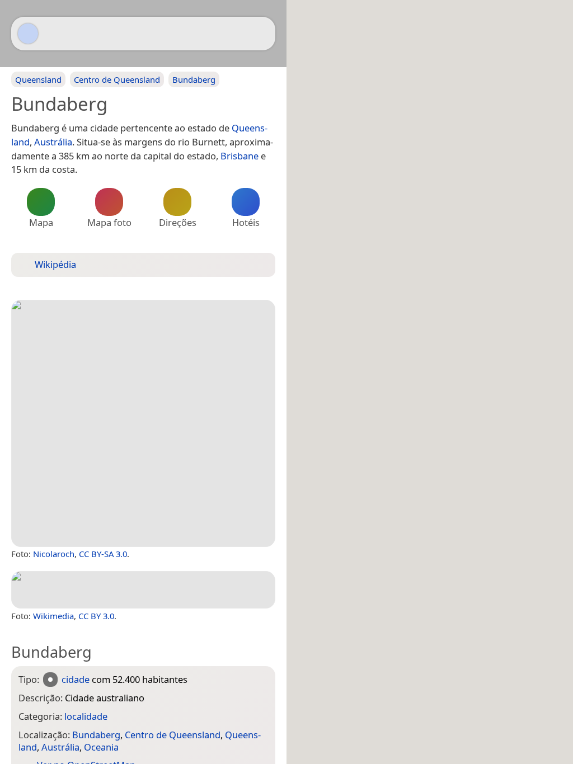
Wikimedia (53, 615)
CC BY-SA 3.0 (103, 553)
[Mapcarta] (28, 33)
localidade (85, 716)
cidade (76, 679)
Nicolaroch (53, 553)
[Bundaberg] (143, 423)
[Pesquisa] (261, 33)
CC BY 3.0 (96, 615)
